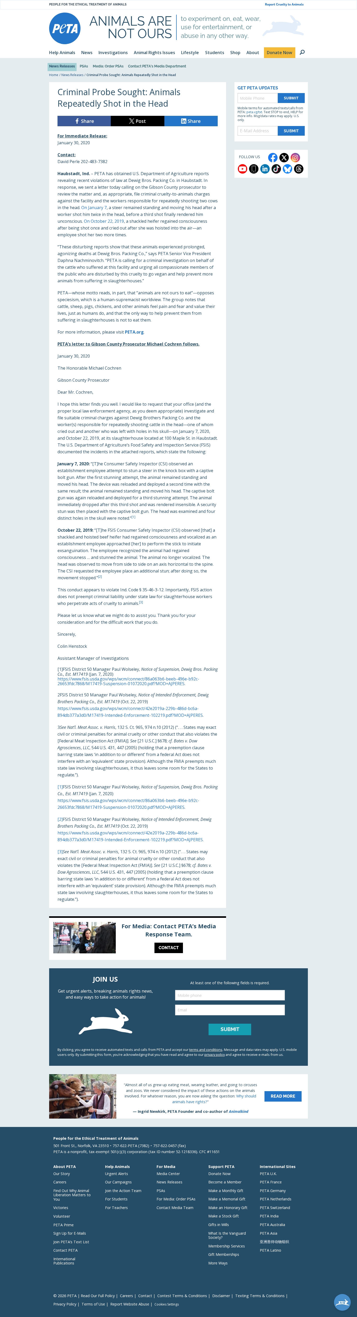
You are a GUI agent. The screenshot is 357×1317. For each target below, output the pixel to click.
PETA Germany (273, 1190)
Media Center (168, 1173)
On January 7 (94, 207)
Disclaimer (221, 1295)
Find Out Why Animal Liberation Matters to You (72, 1195)
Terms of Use (93, 1304)
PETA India (269, 1215)
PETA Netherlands (275, 1198)
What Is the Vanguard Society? (227, 1235)
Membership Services (226, 1246)
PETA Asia (268, 1233)
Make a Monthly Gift (225, 1190)
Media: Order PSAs (108, 66)
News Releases (62, 66)
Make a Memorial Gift (226, 1198)
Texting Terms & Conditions (260, 1295)
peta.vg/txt (254, 112)
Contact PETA (65, 1250)
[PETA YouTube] (242, 169)
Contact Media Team (175, 1207)
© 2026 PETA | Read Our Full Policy (84, 1295)
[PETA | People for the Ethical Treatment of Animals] (64, 28)
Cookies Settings (166, 1304)
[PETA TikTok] (276, 169)
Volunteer (61, 1216)
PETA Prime (63, 1224)
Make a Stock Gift (223, 1215)
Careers (59, 1181)
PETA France (271, 1181)
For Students (116, 1198)
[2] (60, 819)
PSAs (84, 66)
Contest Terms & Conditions (182, 1295)
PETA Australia (272, 1224)
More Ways (218, 1263)
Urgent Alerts (116, 1173)
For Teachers (116, 1207)
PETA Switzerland (275, 1207)
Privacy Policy (64, 1304)
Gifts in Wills (218, 1224)
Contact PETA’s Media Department (157, 66)
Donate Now (219, 1173)
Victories (60, 1207)
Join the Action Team (123, 1190)
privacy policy (214, 1054)
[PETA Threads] (298, 169)
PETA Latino (270, 1250)
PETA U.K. (268, 1173)
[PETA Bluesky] (287, 169)
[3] (60, 852)
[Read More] (178, 1096)
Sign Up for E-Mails (69, 1233)
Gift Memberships (223, 1254)
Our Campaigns (118, 1181)
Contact (145, 1295)
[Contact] (137, 939)
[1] (60, 787)
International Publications (64, 1261)
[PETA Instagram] (295, 157)
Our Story (61, 1173)
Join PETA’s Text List (71, 1241)
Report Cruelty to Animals (284, 4)
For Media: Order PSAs (176, 1198)
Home (53, 75)
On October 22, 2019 (104, 221)
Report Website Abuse (129, 1304)
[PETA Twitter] (284, 157)
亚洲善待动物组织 (274, 1241)
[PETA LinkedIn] (265, 169)
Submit (291, 97)
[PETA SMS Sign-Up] (253, 169)
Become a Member (224, 1181)
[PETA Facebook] (273, 157)
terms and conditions (205, 1049)
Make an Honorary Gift (227, 1207)
